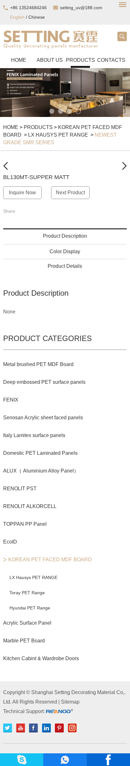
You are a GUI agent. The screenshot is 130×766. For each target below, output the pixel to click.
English (17, 17)
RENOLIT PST (20, 488)
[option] (65, 92)
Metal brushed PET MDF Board (38, 364)
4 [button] (78, 111)
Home (18, 60)
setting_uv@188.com (81, 7)
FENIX (10, 399)
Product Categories (47, 338)
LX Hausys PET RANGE (58, 135)
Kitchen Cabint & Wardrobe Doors (41, 658)
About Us (50, 60)
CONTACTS (111, 60)
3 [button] (69, 111)
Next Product (70, 192)
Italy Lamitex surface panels (34, 435)
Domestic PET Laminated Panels (40, 453)
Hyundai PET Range (29, 607)
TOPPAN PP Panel (25, 524)
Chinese (36, 17)
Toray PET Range (27, 592)
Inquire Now (22, 192)
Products (80, 60)
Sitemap (70, 702)
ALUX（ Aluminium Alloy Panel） (41, 470)
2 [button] (60, 111)
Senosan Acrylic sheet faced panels (43, 417)
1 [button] (51, 111)
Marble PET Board (24, 640)
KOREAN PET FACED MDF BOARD (50, 559)
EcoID (10, 541)
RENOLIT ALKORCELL (29, 506)
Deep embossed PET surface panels (44, 382)
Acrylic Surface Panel (27, 623)
